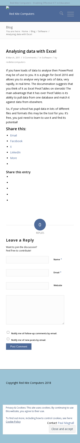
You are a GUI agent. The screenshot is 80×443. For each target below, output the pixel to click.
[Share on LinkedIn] (11, 194)
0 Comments (30, 57)
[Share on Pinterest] (11, 188)
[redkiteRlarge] (33, 14)
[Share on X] (11, 182)
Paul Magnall (66, 423)
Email (57, 272)
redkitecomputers (15, 62)
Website (58, 285)
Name (58, 259)
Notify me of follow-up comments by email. (34, 333)
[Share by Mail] (11, 200)
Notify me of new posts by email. (28, 339)
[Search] (59, 14)
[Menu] (68, 14)
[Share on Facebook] (11, 176)
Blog (9, 27)
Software (47, 57)
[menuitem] (59, 14)
